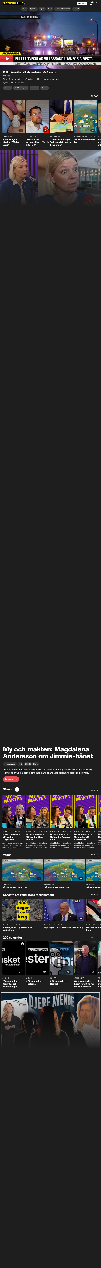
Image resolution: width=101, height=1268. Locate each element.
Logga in (81, 3)
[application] (50, 40)
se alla (94, 96)
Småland (34, 88)
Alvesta (45, 88)
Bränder (7, 88)
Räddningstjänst (21, 88)
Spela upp (12, 779)
